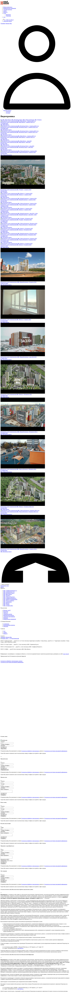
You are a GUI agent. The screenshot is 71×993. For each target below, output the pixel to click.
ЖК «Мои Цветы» (7, 119)
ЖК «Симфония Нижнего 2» (10, 590)
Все (1, 119)
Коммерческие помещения (9, 8)
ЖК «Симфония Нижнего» (9, 598)
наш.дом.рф (66, 653)
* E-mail (2, 784)
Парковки (5, 617)
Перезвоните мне (5, 585)
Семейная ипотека (7, 614)
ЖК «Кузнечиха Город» (17, 119)
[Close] (1, 739)
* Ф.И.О (3, 741)
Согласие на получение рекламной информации (12, 662)
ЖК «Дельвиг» (38, 119)
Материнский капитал (8, 615)
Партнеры (8, 15)
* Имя (2, 827)
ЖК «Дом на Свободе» (8, 600)
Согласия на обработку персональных (30, 751)
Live (4, 17)
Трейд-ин (5, 612)
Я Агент (8, 113)
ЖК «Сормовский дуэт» (9, 591)
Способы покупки (7, 9)
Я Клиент (8, 111)
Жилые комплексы (7, 7)
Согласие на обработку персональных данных (11, 661)
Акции (5, 10)
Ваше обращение (5, 855)
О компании (6, 623)
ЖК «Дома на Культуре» (28, 119)
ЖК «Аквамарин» (7, 601)
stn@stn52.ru (20, 948)
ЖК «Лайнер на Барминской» (10, 599)
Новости (5, 12)
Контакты (8, 14)
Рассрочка (5, 611)
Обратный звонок (7, 21)
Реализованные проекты (9, 625)
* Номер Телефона (5, 744)
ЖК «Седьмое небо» (8, 605)
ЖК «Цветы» (6, 603)
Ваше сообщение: (5, 833)
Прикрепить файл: (5, 859)
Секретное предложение (9, 616)
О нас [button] (4, 13)
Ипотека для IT (7, 610)
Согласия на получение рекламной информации (55, 751)
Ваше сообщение (5, 789)
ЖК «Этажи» (6, 604)
